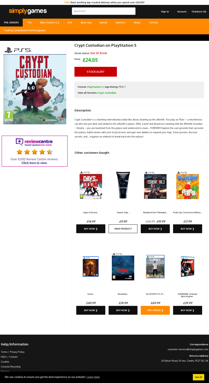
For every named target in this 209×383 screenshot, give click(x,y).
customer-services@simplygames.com (188, 349)
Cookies (5, 361)
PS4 (70, 22)
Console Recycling (10, 366)
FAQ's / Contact (9, 356)
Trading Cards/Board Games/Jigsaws (25, 30)
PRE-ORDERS (11, 22)
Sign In (165, 11)
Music (137, 22)
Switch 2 (120, 22)
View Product (123, 228)
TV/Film (153, 22)
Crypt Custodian (107, 92)
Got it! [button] (198, 377)
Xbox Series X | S (49, 22)
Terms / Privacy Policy (12, 351)
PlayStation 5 (95, 86)
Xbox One (86, 22)
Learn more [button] (93, 377)
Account (182, 11)
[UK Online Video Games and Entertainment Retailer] (27, 11)
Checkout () (199, 11)
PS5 (29, 22)
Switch (103, 22)
